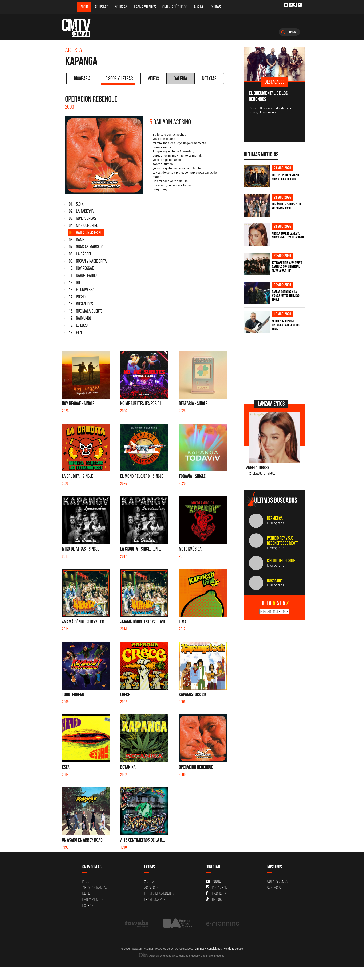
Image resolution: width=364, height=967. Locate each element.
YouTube (218, 881)
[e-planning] (223, 923)
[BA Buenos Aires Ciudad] (178, 923)
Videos (153, 78)
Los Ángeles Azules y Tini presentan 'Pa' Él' (286, 206)
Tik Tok (217, 899)
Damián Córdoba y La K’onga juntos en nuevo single (286, 295)
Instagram (220, 887)
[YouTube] (286, 5)
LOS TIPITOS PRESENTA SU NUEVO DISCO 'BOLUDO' (285, 177)
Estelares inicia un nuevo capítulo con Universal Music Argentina (287, 266)
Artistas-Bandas (94, 887)
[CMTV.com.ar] (79, 28)
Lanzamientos (145, 6)
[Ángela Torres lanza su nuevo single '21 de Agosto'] (257, 234)
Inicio (84, 6)
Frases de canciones (159, 893)
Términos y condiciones (207, 948)
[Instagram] (291, 5)
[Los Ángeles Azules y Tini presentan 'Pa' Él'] (257, 205)
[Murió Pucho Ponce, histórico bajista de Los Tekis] (257, 322)
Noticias (121, 6)
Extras (215, 6)
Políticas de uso (233, 948)
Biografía (82, 78)
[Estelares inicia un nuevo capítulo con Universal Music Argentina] (257, 264)
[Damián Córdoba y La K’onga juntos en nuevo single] (257, 293)
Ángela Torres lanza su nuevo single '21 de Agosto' (288, 235)
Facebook (219, 893)
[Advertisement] (275, 366)
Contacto (274, 887)
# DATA (149, 881)
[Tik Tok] (295, 5)
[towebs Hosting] (137, 923)
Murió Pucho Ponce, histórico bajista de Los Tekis (286, 324)
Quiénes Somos (277, 881)
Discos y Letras (119, 78)
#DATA (198, 6)
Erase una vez (155, 899)
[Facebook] (300, 5)
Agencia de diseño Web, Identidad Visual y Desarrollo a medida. (187, 956)
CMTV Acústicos (174, 6)
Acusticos (151, 887)
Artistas (101, 6)
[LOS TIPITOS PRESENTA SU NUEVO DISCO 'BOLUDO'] (257, 176)
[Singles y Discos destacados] (274, 64)
